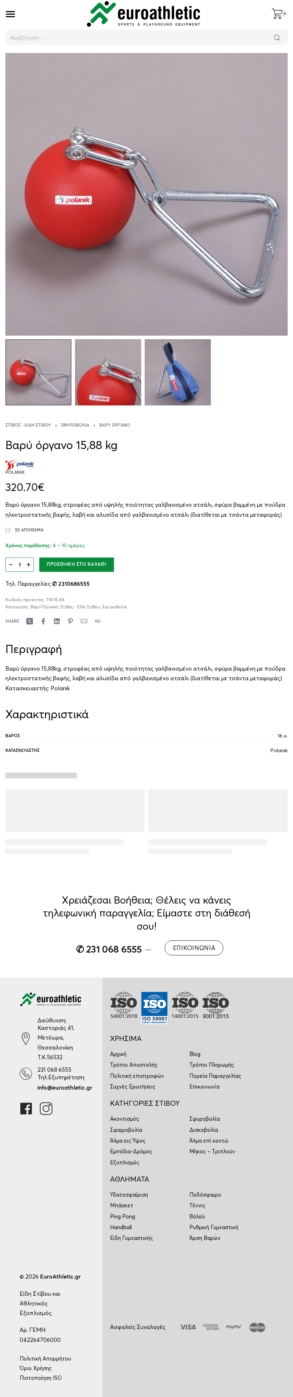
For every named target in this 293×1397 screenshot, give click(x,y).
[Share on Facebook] (43, 621)
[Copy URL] (97, 621)
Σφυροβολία (75, 425)
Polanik (60, 688)
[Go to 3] (178, 372)
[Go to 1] (38, 372)
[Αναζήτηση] (277, 37)
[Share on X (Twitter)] (29, 621)
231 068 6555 (54, 1069)
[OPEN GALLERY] (146, 194)
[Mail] (84, 621)
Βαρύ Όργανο (114, 425)
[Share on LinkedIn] (57, 621)
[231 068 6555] (26, 1073)
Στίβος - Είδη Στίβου (28, 425)
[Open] (10, 14)
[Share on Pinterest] (70, 621)
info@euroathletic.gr (64, 1088)
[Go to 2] (108, 372)
